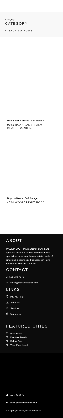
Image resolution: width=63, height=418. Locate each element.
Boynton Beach (15, 198)
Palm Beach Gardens (18, 120)
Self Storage (37, 120)
